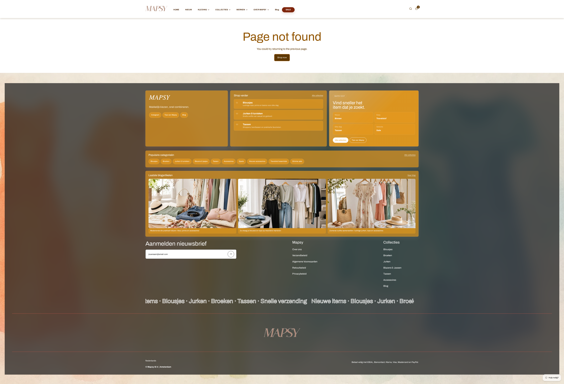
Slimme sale (297, 161)
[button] (410, 8)
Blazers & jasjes (201, 161)
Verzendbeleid (299, 255)
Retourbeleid (299, 267)
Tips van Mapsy (170, 115)
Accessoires (229, 161)
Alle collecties (317, 95)
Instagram (155, 115)
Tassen (216, 161)
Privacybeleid (299, 274)
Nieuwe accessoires (257, 161)
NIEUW (188, 10)
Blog (277, 10)
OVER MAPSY (260, 10)
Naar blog (412, 175)
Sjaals (241, 161)
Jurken (386, 261)
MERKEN (240, 10)
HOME (176, 10)
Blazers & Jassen (392, 267)
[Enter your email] (231, 254)
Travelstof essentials (279, 161)
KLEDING (202, 10)
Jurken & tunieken (182, 161)
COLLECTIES (221, 10)
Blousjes (154, 161)
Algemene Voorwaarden (304, 261)
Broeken (166, 161)
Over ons (297, 249)
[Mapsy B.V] (156, 14)
